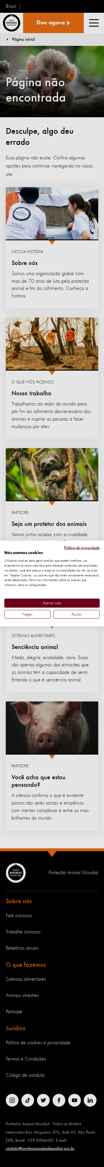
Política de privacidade (82, 548)
